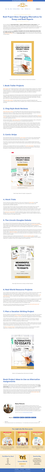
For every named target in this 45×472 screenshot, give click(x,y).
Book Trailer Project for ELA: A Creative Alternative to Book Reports (38, 447)
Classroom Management (37, 460)
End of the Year (17, 14)
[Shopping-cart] (23, 464)
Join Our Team (7, 464)
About (8, 461)
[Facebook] (25, 464)
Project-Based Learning (26, 14)
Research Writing (37, 464)
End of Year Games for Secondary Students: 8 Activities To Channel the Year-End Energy (7, 447)
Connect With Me (28, 469)
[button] (16, 417)
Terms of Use (22, 469)
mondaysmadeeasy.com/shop (27, 412)
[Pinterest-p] (21, 464)
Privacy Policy (17, 469)
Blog (8, 460)
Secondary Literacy (37, 458)
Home (8, 458)
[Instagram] (20, 464)
